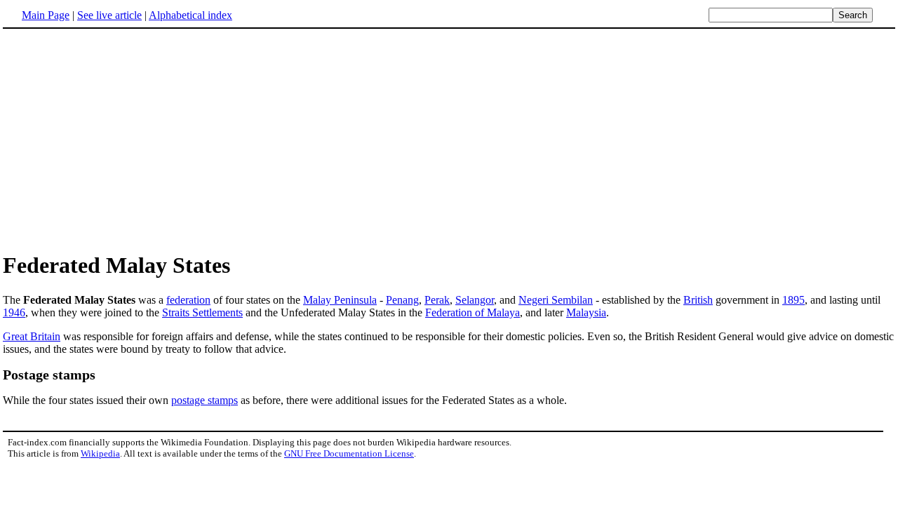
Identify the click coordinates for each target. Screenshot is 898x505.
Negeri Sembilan (555, 300)
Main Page (45, 15)
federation (188, 300)
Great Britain (31, 336)
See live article (109, 15)
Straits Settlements (202, 312)
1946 (14, 312)
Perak (437, 300)
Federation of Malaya (472, 312)
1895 (793, 300)
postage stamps (204, 400)
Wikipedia (100, 453)
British (698, 300)
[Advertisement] (121, 139)
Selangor (474, 300)
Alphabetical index (190, 15)
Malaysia (586, 312)
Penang (402, 300)
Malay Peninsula (340, 300)
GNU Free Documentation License (349, 453)
